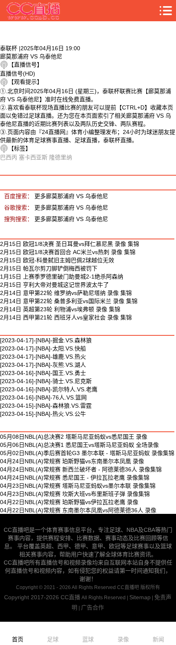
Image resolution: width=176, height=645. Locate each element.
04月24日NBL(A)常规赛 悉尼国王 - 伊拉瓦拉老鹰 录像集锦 (74, 477)
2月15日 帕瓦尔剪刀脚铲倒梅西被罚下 (48, 268)
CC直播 (70, 597)
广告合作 (92, 607)
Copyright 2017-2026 (32, 597)
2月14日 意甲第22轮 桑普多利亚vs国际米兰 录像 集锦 (69, 301)
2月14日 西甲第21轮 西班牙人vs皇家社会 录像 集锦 (66, 317)
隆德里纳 (60, 157)
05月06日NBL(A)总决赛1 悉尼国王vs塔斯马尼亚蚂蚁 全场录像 (79, 445)
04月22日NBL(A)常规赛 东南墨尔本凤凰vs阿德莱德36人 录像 (78, 510)
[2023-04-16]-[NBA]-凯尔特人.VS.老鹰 (48, 389)
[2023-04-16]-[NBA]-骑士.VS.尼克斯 (46, 381)
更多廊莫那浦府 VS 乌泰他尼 (71, 196)
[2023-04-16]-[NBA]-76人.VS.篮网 (43, 397)
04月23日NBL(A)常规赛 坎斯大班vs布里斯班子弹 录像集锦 (75, 494)
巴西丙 (8, 157)
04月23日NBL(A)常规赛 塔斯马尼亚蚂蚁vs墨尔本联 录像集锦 (78, 485)
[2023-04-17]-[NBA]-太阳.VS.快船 (43, 348)
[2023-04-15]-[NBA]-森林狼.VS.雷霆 (46, 405)
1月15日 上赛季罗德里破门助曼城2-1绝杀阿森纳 (61, 276)
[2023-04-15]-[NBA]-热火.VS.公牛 (43, 414)
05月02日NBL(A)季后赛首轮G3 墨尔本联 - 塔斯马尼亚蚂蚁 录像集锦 (87, 453)
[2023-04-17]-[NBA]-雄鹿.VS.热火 (43, 356)
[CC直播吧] (33, 10)
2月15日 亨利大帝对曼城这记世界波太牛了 (54, 284)
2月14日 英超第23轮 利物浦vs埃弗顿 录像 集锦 (60, 309)
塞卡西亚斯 (33, 157)
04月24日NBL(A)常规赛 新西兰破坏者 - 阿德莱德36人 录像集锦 (81, 469)
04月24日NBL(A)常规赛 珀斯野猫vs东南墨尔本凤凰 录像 (72, 461)
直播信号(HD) (17, 73)
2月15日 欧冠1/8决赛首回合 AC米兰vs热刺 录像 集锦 (67, 252)
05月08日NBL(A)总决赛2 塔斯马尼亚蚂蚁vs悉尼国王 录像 (73, 436)
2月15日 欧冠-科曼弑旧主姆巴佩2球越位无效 (57, 260)
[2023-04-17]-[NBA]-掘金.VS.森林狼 (46, 340)
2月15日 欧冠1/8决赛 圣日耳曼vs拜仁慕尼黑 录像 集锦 (69, 244)
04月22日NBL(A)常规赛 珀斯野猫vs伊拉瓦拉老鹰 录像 (69, 502)
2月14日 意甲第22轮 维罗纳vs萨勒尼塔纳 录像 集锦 (66, 293)
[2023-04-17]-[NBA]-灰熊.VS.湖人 (43, 365)
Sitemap (140, 597)
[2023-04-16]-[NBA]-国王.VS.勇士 (43, 373)
